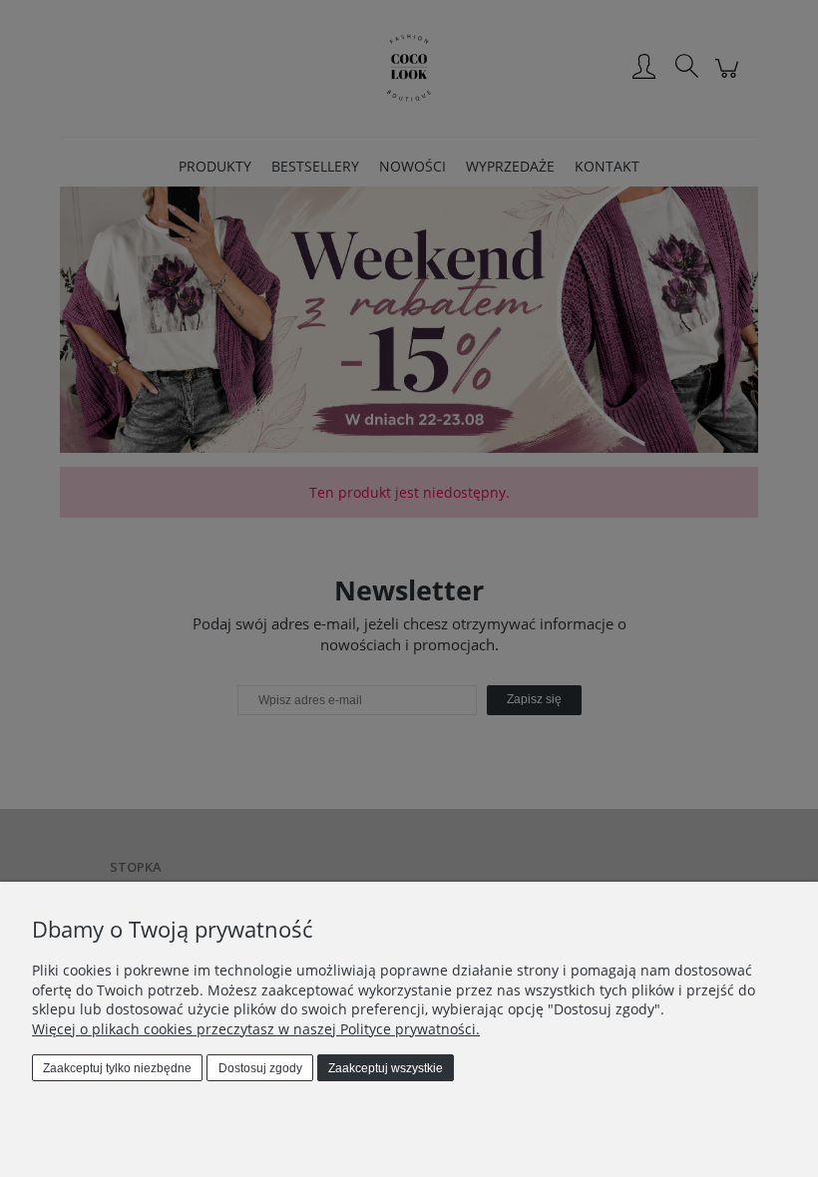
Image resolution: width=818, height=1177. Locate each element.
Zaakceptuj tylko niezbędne (117, 1068)
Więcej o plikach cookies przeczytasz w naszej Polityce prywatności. (256, 1028)
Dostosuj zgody (260, 1068)
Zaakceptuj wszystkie (385, 1068)
